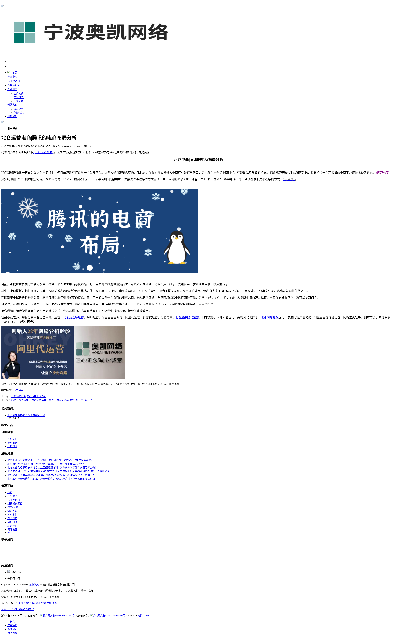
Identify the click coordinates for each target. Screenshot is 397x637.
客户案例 (19, 93)
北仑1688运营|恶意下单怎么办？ (28, 396)
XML (10, 532)
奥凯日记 (19, 97)
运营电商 (19, 390)
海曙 (32, 603)
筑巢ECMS (143, 615)
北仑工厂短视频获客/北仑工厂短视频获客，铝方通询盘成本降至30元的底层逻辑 (51, 478)
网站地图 (12, 529)
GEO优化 (12, 507)
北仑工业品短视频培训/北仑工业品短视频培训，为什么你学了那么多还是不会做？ (52, 467)
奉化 (49, 603)
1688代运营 (13, 81)
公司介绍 (19, 109)
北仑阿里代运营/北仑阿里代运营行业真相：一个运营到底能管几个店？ (46, 464)
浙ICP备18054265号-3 (22, 609)
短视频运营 (13, 85)
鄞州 (21, 603)
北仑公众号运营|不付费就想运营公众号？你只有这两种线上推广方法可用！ (52, 400)
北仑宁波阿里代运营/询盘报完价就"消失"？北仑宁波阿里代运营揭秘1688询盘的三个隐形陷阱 (58, 471)
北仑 (26, 603)
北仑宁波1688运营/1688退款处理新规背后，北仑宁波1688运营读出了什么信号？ (51, 475)
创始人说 (12, 104)
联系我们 (12, 116)
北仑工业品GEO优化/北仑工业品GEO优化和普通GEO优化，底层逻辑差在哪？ (50, 460)
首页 (14, 72)
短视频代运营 (14, 503)
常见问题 (19, 101)
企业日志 (12, 89)
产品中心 (12, 76)
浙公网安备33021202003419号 (109, 615)
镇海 (54, 603)
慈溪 (37, 603)
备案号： (6, 609)
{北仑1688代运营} (43, 3)
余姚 (43, 603)
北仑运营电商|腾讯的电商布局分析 (26, 415)
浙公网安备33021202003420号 (58, 615)
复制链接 (34, 584)
